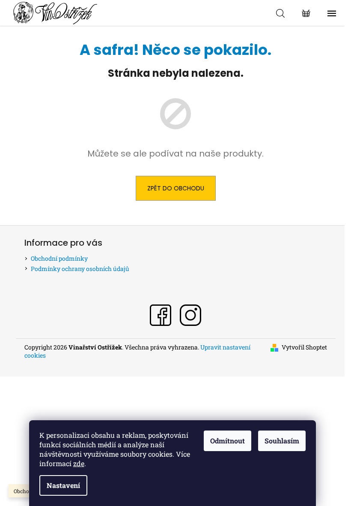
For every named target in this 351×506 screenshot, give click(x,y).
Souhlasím (282, 440)
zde (78, 463)
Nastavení (63, 485)
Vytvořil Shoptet (304, 347)
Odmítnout (227, 440)
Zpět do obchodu (175, 188)
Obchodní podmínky (59, 258)
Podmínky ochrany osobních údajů (80, 269)
